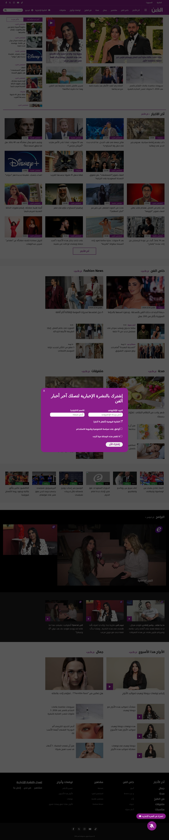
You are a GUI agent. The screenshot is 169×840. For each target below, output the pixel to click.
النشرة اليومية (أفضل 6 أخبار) (106, 421)
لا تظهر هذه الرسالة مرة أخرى (106, 436)
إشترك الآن (114, 444)
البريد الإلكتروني (115, 410)
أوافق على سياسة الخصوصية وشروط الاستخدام (98, 429)
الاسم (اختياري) (77, 410)
